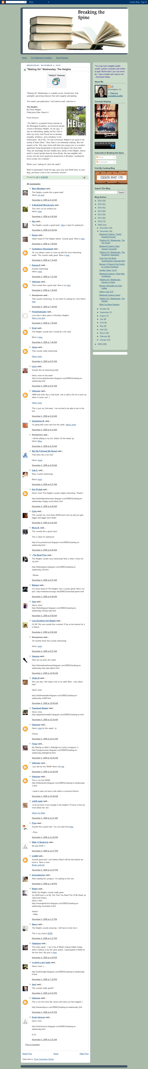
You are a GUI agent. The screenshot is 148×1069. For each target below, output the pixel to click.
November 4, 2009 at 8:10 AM (44, 416)
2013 (100, 211)
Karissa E (36, 265)
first (36, 846)
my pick (41, 195)
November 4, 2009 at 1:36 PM (44, 884)
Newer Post (27, 1054)
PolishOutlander (39, 312)
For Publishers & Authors (41, 58)
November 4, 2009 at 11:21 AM (45, 818)
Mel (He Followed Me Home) (44, 451)
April (34, 985)
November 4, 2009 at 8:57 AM (44, 580)
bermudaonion (38, 875)
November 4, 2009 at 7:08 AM (44, 244)
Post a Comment (32, 1045)
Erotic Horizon (38, 1017)
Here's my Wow (38, 813)
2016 (100, 201)
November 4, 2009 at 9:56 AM (44, 632)
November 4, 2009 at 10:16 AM (45, 720)
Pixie (34, 823)
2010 (100, 221)
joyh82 (35, 856)
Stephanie (36, 943)
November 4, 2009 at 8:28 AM (44, 506)
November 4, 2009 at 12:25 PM (45, 837)
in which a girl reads (41, 963)
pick (69, 285)
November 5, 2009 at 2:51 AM (44, 1040)
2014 (100, 208)
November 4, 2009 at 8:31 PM (44, 993)
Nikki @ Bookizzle (40, 842)
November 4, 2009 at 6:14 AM (44, 200)
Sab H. (35, 470)
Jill (112, 87)
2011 (100, 218)
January (103, 340)
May (102, 326)
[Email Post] (83, 177)
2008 (100, 344)
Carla (34, 511)
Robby (35, 889)
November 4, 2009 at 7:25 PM (44, 979)
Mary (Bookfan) (38, 189)
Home (24, 58)
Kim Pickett (37, 490)
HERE (50, 934)
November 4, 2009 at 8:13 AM (44, 430)
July (102, 319)
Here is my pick (38, 318)
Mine (40, 441)
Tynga (34, 744)
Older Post (84, 1054)
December (104, 228)
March (103, 333)
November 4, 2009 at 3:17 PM (44, 919)
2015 (100, 204)
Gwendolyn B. (38, 421)
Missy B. (36, 528)
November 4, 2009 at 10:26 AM (45, 772)
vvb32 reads (37, 801)
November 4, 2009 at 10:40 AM (45, 796)
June (102, 323)
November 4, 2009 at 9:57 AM (44, 651)
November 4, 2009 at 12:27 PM (45, 851)
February (104, 336)
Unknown (36, 282)
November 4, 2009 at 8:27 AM (44, 484)
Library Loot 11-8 (106, 292)
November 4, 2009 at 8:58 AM (44, 597)
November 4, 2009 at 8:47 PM (44, 1012)
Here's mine (37, 357)
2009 (100, 225)
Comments (103, 162)
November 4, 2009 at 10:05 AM (45, 673)
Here (63, 225)
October (103, 309)
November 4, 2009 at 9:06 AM (44, 616)
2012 (100, 215)
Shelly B (35, 678)
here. (68, 255)
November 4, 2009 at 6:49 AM (44, 230)
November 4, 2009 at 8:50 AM (44, 550)
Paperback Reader (40, 708)
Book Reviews (62, 58)
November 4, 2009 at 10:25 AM (45, 758)
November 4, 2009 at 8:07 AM (44, 361)
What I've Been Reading (109, 305)
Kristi (34, 328)
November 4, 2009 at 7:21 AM (44, 277)
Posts (100, 157)
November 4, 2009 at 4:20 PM (44, 958)
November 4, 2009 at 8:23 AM (44, 446)
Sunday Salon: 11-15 (108, 270)
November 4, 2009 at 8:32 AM (44, 523)
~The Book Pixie (39, 555)
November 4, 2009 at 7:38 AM (44, 290)
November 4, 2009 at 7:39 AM (44, 307)
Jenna (34, 347)
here (83, 239)
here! (40, 480)
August (103, 316)
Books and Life (38, 865)
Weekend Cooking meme (109, 295)
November (104, 231)
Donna (35, 235)
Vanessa (35, 656)
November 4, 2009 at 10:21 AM (45, 739)
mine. (40, 272)
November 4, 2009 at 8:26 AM (44, 465)
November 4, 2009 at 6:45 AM (44, 217)
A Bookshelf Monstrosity (43, 205)
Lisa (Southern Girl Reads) (44, 621)
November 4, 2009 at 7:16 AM (44, 260)
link (62, 767)
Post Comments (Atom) (44, 1059)
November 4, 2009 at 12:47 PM (45, 870)
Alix (34, 221)
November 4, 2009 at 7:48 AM (44, 342)
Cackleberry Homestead (42, 249)
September (105, 312)
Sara (34, 602)
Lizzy (34, 366)
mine (40, 212)
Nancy (34, 924)
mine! (40, 460)
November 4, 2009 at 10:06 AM (45, 703)
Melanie (35, 585)
